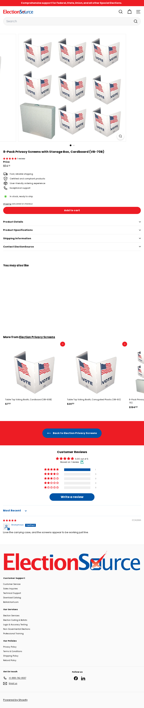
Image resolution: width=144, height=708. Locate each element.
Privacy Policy (9, 646)
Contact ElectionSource (18, 246)
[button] (10, 158)
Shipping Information (17, 238)
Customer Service (11, 584)
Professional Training (13, 633)
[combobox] (72, 21)
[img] (9, 520)
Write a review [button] (72, 497)
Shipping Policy (10, 655)
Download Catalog (12, 597)
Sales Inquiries (10, 588)
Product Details (13, 221)
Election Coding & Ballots (15, 620)
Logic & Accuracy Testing (15, 624)
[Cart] (129, 11)
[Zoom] (120, 136)
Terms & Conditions (12, 651)
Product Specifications (18, 230)
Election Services (11, 615)
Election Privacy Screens (37, 337)
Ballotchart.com (11, 602)
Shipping (7, 204)
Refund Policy (9, 660)
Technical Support (12, 593)
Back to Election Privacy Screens (74, 433)
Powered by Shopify (15, 700)
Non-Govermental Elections (16, 629)
